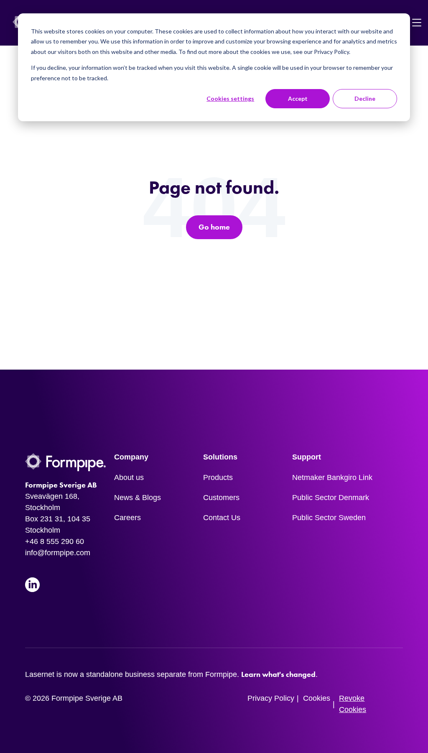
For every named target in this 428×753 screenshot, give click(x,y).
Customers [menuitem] (221, 497)
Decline (364, 98)
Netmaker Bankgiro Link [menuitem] (332, 477)
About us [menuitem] (129, 477)
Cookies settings (230, 98)
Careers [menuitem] (127, 517)
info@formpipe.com (57, 553)
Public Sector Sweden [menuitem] (329, 517)
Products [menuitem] (218, 477)
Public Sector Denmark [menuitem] (330, 497)
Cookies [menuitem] (316, 698)
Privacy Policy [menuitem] (270, 698)
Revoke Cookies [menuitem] (352, 704)
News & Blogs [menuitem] (137, 497)
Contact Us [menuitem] (221, 517)
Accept (298, 98)
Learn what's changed (278, 674)
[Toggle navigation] (417, 23)
